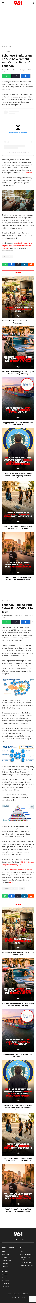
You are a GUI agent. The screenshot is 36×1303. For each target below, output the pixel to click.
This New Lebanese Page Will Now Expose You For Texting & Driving (18, 373)
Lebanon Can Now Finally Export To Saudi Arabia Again (18, 322)
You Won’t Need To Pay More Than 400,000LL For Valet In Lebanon (18, 578)
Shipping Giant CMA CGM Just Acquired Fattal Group (18, 424)
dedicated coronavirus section (21, 870)
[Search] (33, 3)
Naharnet (28, 173)
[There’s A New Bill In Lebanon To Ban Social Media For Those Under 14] (18, 502)
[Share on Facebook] (25, 76)
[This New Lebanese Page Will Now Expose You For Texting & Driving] (18, 347)
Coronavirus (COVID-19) (10, 888)
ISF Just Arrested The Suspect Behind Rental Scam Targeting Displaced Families (18, 475)
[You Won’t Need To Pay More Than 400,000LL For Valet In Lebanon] (18, 553)
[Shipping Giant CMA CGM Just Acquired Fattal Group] (18, 398)
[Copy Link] (15, 76)
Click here (12, 882)
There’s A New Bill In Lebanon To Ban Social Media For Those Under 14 (18, 527)
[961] (18, 3)
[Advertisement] (18, 26)
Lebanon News (7, 257)
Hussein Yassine (8, 615)
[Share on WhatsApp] (6, 76)
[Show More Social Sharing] (32, 76)
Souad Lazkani (7, 70)
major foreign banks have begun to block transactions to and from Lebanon (17, 245)
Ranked (22, 888)
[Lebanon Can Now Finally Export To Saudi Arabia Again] (18, 297)
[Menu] (3, 3)
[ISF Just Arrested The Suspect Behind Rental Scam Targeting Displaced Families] (18, 449)
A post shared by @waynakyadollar (18, 152)
